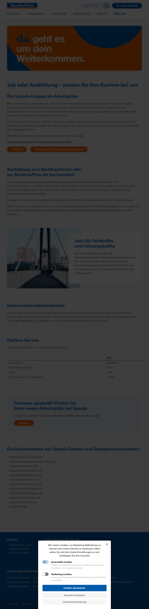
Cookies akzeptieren (74, 588)
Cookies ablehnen (106, 544)
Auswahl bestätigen (74, 595)
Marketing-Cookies (61, 574)
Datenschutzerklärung (74, 602)
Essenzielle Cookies (61, 562)
